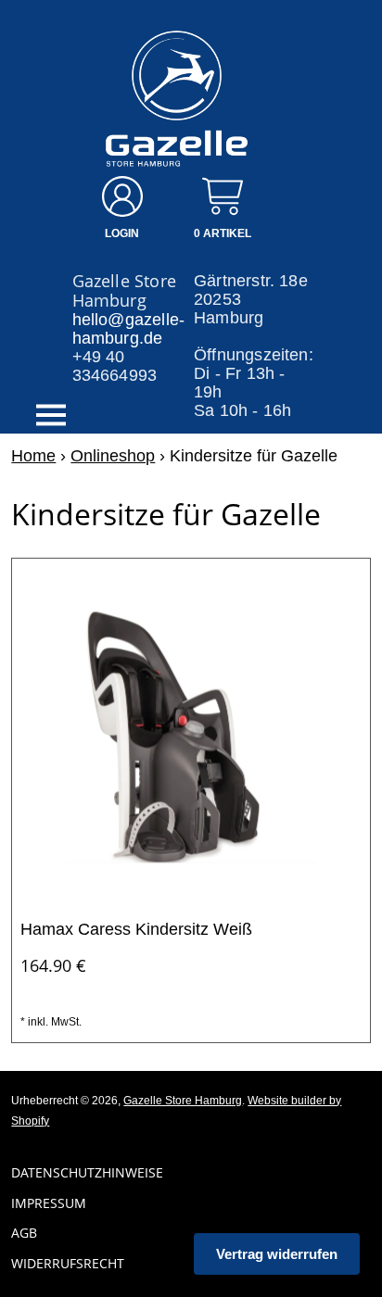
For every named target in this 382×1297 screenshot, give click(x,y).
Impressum (48, 1203)
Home (33, 456)
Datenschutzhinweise (87, 1172)
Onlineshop (112, 456)
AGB (24, 1232)
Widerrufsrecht (67, 1263)
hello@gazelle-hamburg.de (128, 328)
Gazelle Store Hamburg (182, 1100)
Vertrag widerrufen (276, 1254)
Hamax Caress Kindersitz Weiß (136, 929)
